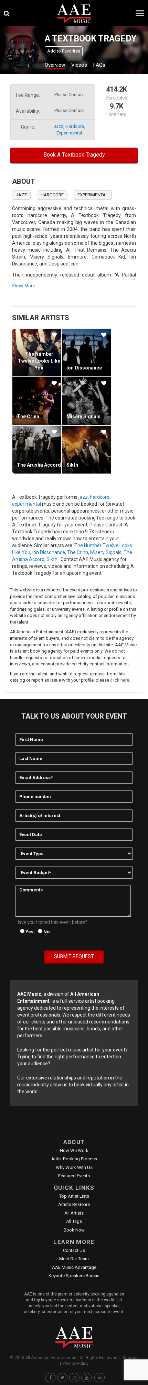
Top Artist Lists (74, 1196)
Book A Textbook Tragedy (74, 154)
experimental (69, 132)
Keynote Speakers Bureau (74, 1275)
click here (119, 680)
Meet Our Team (74, 1258)
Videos (79, 65)
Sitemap (130, 1357)
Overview (55, 65)
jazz (58, 126)
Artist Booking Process (74, 1158)
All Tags (74, 1221)
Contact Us (74, 1250)
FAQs (99, 65)
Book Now (74, 1230)
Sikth (72, 465)
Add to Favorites (63, 51)
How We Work (74, 1150)
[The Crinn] (36, 401)
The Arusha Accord (39, 465)
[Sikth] (86, 450)
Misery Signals (83, 416)
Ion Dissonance (84, 368)
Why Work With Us (74, 1167)
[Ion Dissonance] (86, 352)
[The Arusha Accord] (36, 450)
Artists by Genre (74, 1204)
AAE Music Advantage (74, 1267)
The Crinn (28, 416)
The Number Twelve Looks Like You (39, 361)
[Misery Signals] (86, 401)
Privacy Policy (75, 1363)
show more (23, 285)
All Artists (74, 1213)
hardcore (74, 126)
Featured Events (74, 1175)
